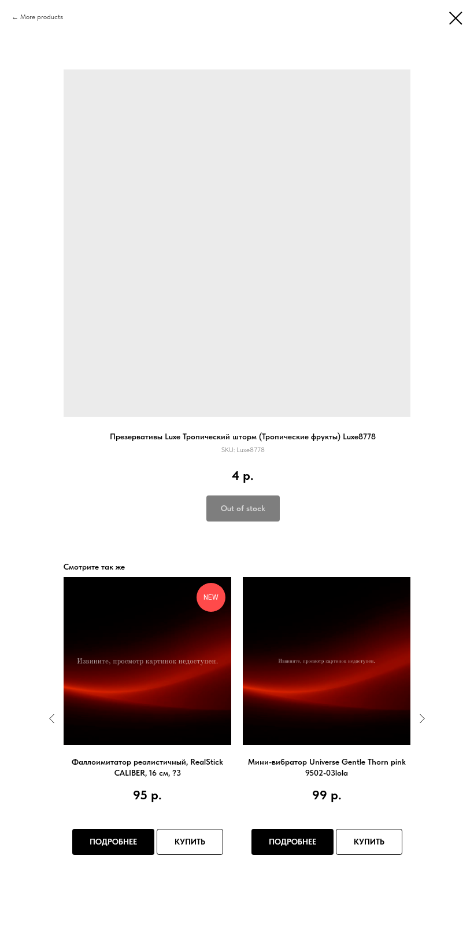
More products (41, 17)
